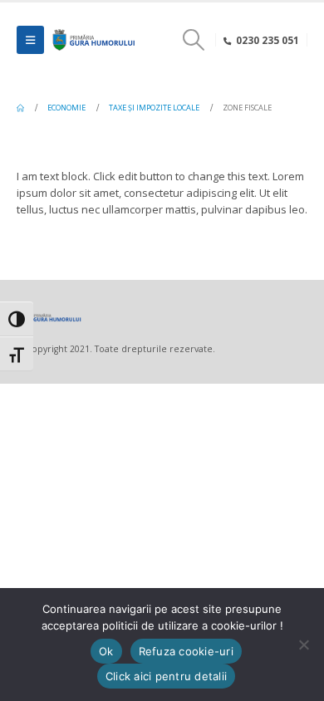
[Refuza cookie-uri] (303, 644)
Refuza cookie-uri (186, 651)
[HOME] (20, 108)
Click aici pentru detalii (166, 676)
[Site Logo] (92, 40)
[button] (30, 40)
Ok (106, 651)
